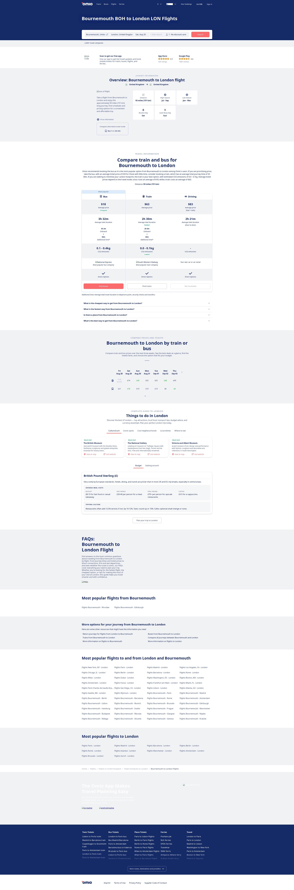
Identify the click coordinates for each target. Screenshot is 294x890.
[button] (142, 34)
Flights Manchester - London (159, 751)
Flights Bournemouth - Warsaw (127, 713)
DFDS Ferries (166, 844)
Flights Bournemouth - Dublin (127, 708)
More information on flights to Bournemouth (102, 641)
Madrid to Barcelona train (94, 840)
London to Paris (194, 836)
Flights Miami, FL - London (191, 683)
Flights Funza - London (124, 683)
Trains (98, 4)
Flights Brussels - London (92, 756)
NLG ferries (166, 840)
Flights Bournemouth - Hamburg (96, 708)
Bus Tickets (113, 832)
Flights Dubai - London (124, 677)
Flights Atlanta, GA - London (192, 688)
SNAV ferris (166, 851)
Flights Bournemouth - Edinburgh (129, 607)
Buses (106, 4)
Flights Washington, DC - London (161, 677)
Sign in (209, 4)
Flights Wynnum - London (125, 693)
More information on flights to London (165, 641)
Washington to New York (198, 847)
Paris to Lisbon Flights (144, 836)
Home (84, 769)
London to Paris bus (117, 836)
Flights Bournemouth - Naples (193, 713)
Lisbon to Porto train (91, 836)
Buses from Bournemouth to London (164, 634)
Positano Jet (166, 836)
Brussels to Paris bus (117, 851)
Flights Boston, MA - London (192, 677)
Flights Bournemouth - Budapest (96, 713)
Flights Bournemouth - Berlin (94, 698)
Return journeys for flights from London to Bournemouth (108, 634)
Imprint (107, 883)
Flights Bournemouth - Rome (159, 698)
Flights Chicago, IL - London (94, 672)
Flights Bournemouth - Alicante (127, 718)
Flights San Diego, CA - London (127, 688)
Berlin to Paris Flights (144, 840)
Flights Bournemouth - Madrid (193, 693)
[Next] (182, 372)
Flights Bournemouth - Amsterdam (195, 698)
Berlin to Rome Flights (144, 844)
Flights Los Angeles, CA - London (194, 667)
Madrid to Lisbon (194, 844)
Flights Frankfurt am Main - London (162, 683)
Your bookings (186, 4)
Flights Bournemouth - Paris (159, 693)
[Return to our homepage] (89, 4)
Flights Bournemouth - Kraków (193, 718)
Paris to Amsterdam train (93, 850)
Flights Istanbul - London (125, 751)
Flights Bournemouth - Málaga (95, 718)
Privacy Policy (135, 883)
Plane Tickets (140, 832)
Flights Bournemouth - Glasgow (161, 713)
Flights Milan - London (91, 677)
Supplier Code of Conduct (156, 883)
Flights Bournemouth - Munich (127, 703)
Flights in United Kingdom (110, 769)
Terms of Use (120, 883)
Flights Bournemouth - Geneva (160, 718)
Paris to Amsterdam (117, 844)
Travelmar (165, 847)
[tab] (114, 430)
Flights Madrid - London (157, 667)
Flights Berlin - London (124, 672)
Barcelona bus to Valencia (120, 847)
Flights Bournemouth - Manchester (195, 708)
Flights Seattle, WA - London (94, 693)
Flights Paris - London (123, 667)
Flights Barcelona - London (158, 672)
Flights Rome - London (189, 672)
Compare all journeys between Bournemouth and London (173, 637)
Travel (189, 832)
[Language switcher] (171, 4)
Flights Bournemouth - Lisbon (94, 703)
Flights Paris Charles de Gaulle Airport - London (102, 688)
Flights (113, 4)
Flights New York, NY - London (95, 667)
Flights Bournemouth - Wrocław (95, 607)
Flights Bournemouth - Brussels (160, 703)
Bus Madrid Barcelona (118, 840)
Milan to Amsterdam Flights (146, 851)
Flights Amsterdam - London (94, 683)
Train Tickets (88, 832)
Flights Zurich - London (124, 756)
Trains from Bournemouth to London (99, 637)
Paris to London (194, 840)
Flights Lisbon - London (157, 688)
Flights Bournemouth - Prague (160, 708)
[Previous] (112, 372)
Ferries (121, 4)
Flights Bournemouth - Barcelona (128, 698)
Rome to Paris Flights (144, 847)
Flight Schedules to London (136, 769)
